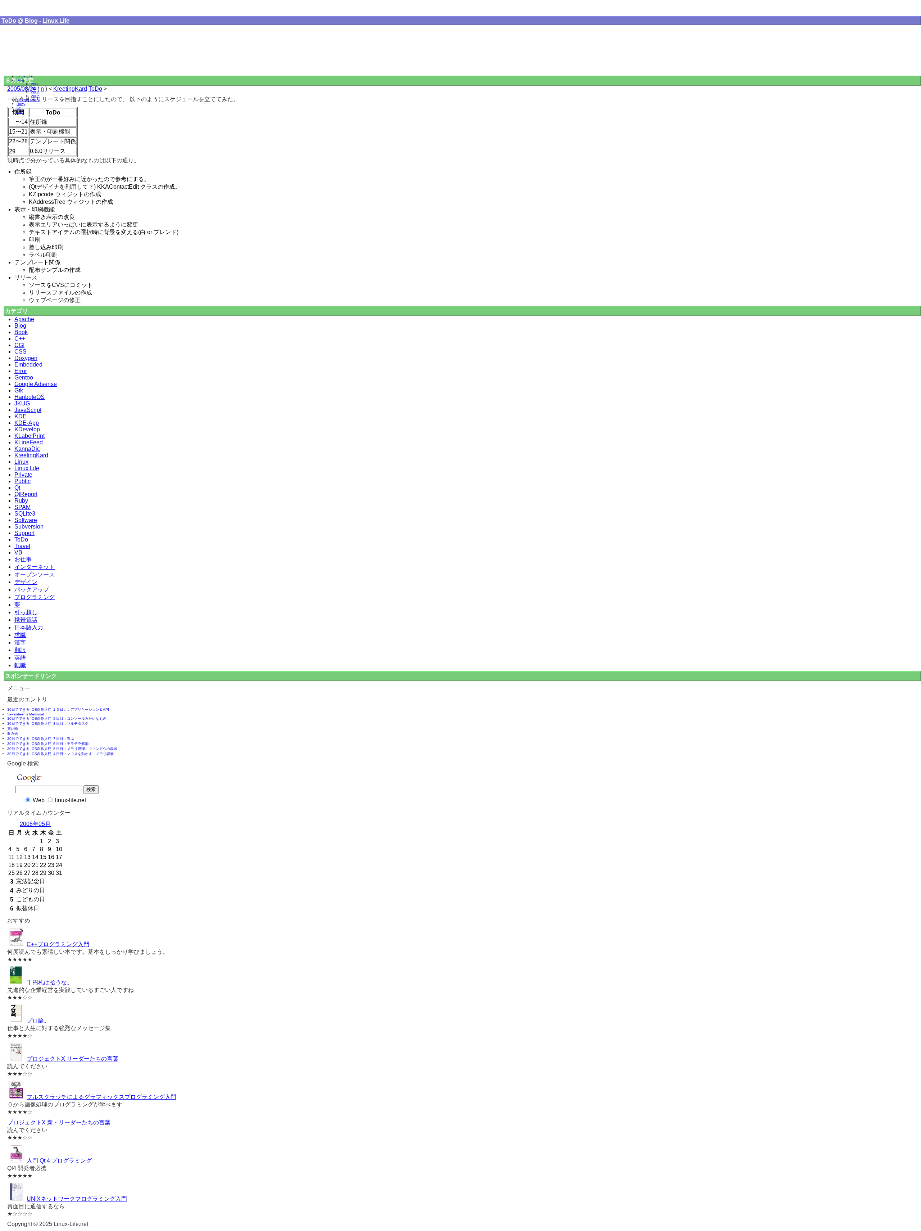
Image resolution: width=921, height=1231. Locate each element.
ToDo (8, 21)
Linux (21, 462)
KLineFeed (28, 442)
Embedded (28, 364)
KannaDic (27, 449)
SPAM (22, 507)
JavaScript (27, 410)
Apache (24, 319)
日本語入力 (28, 627)
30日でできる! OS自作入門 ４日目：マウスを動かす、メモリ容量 (60, 754)
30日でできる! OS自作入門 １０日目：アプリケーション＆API (58, 709)
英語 (20, 658)
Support (24, 533)
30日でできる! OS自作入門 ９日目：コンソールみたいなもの (56, 718)
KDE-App (26, 423)
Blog (31, 21)
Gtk (18, 390)
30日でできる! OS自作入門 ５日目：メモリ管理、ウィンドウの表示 (62, 749)
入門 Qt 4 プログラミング (59, 1161)
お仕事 (23, 559)
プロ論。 (38, 1020)
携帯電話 (25, 620)
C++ (19, 339)
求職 (20, 635)
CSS (20, 352)
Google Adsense (35, 384)
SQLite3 (24, 514)
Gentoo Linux (28, 100)
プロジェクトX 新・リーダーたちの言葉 (58, 1122)
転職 (20, 665)
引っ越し (25, 612)
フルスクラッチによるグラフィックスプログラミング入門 (101, 1097)
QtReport (25, 494)
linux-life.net (70, 800)
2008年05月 (35, 824)
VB (18, 552)
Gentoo (23, 377)
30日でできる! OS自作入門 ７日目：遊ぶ (40, 739)
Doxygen (25, 358)
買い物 (12, 729)
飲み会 (12, 734)
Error (20, 371)
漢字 (20, 642)
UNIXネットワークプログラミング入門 (77, 1199)
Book (21, 332)
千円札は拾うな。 (50, 982)
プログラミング (34, 597)
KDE (20, 416)
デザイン (25, 582)
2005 (35, 96)
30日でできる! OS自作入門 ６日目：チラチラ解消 (48, 744)
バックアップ (31, 590)
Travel (22, 546)
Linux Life (55, 21)
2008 (35, 84)
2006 (35, 92)
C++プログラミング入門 (58, 944)
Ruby (21, 501)
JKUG (22, 403)
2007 (35, 88)
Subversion (29, 527)
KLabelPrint (29, 436)
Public (22, 481)
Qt (17, 488)
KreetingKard (31, 455)
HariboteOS (29, 397)
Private (23, 475)
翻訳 (20, 650)
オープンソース (34, 574)
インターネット (34, 567)
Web (39, 800)
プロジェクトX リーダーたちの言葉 (72, 1059)
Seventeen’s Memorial (25, 714)
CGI (19, 345)
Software (25, 520)
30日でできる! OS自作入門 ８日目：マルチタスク (48, 723)
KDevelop (27, 429)
